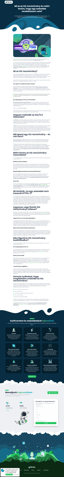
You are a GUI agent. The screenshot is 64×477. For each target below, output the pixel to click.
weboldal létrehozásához (19, 59)
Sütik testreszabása (16, 474)
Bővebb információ (13, 472)
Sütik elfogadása (9, 474)
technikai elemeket (41, 251)
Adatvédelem (46, 470)
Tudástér (38, 470)
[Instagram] (8, 410)
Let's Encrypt (34, 220)
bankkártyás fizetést (24, 66)
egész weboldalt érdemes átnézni (33, 262)
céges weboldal (44, 213)
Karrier (33, 470)
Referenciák (26, 470)
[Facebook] (6, 410)
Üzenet (37, 417)
